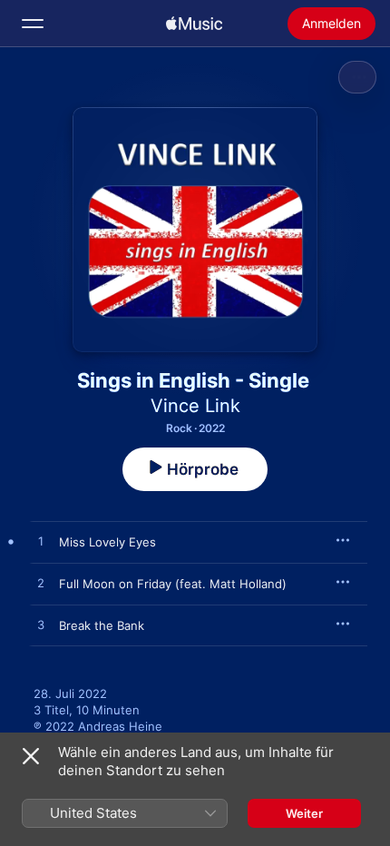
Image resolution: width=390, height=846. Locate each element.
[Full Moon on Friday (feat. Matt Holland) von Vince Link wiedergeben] (41, 583)
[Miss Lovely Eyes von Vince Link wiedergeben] (41, 542)
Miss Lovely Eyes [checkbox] (107, 542)
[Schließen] (31, 756)
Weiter (304, 813)
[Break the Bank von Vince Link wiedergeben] (41, 625)
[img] (194, 23)
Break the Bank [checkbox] (101, 625)
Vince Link (195, 406)
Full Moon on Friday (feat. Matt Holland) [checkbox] (173, 583)
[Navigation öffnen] (33, 24)
